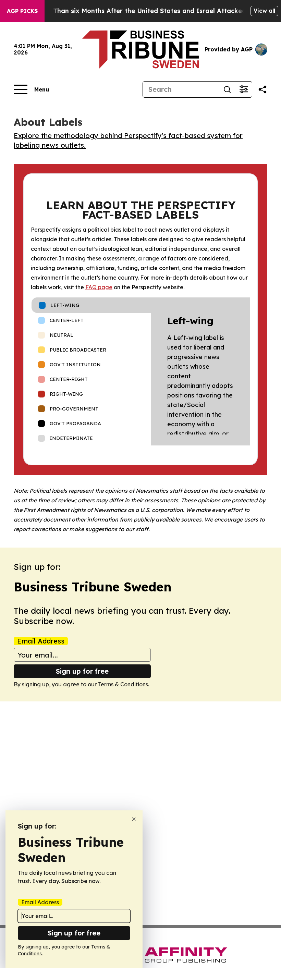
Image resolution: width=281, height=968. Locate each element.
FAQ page (98, 287)
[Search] (227, 89)
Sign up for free (82, 671)
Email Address (40, 641)
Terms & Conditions (123, 684)
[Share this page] (262, 89)
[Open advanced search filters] (243, 89)
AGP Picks (22, 11)
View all (264, 10)
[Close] (134, 819)
